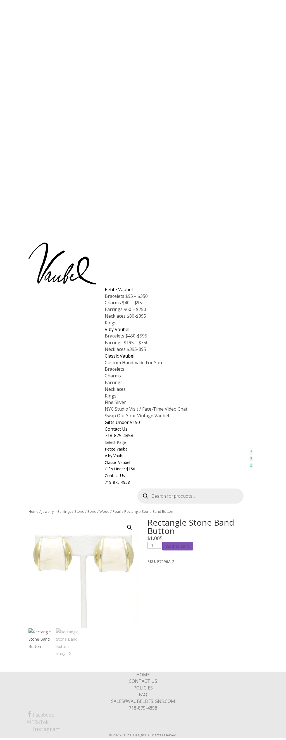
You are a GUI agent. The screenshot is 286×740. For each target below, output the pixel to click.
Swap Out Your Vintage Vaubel (137, 416)
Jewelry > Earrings (56, 511)
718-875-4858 (119, 435)
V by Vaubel (117, 329)
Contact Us (116, 429)
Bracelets (114, 369)
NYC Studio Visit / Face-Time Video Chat (146, 409)
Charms (113, 376)
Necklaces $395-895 (125, 349)
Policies (143, 688)
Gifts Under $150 (122, 422)
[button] (130, 527)
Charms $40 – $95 (123, 303)
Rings (110, 323)
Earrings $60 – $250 (125, 309)
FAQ (143, 694)
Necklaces (115, 389)
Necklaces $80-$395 (125, 316)
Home (33, 511)
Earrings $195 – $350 (127, 342)
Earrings (114, 382)
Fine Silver (115, 402)
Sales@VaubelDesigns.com (143, 701)
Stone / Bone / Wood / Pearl (97, 511)
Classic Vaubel (119, 356)
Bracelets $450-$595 (126, 336)
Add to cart (177, 546)
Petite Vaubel (119, 289)
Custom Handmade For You (133, 363)
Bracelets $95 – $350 (126, 296)
